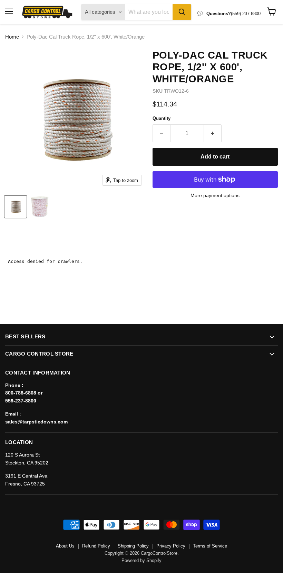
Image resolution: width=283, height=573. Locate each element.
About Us (65, 546)
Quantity (161, 118)
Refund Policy (96, 546)
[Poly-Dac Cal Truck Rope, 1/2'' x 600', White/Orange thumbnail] (15, 207)
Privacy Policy (170, 546)
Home (12, 37)
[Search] (182, 12)
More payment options (215, 195)
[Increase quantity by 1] (213, 133)
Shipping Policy (133, 546)
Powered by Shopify (141, 560)
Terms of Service (210, 546)
